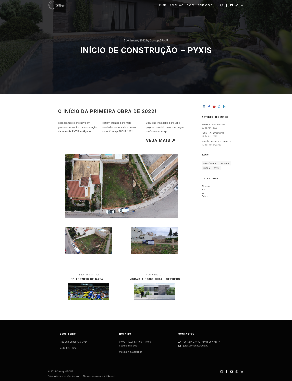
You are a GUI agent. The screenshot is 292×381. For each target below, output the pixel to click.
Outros (205, 196)
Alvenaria (206, 186)
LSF (203, 193)
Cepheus (224, 163)
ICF (203, 189)
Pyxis (217, 168)
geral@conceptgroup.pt (195, 345)
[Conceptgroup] (56, 5)
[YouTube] (231, 5)
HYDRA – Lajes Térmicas (213, 124)
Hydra (206, 168)
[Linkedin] (242, 5)
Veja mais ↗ (160, 140)
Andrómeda (209, 163)
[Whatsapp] (237, 5)
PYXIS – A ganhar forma (213, 133)
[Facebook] (226, 5)
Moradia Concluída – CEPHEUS (216, 141)
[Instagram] (221, 5)
